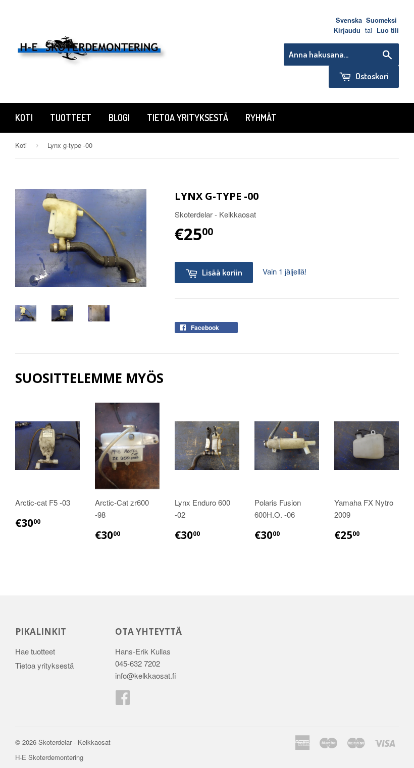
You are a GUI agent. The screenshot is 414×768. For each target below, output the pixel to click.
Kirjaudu (347, 30)
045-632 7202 (137, 663)
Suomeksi (381, 20)
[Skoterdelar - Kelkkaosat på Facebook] (122, 700)
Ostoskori (371, 76)
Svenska (349, 20)
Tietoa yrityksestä (187, 117)
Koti (24, 117)
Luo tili (388, 30)
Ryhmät (261, 117)
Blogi (119, 117)
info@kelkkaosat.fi (145, 675)
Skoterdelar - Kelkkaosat (74, 742)
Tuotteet (70, 117)
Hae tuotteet (35, 651)
